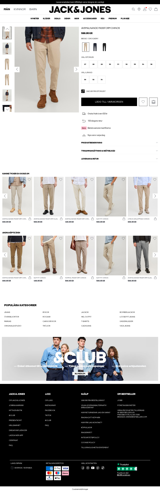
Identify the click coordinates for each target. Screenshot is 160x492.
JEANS (7, 312)
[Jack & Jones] (80, 12)
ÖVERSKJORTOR (11, 317)
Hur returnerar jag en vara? (95, 412)
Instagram (50, 405)
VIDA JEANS (125, 326)
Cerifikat (13, 440)
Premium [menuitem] (113, 18)
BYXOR (46, 312)
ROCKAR (46, 317)
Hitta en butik (15, 410)
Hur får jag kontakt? (91, 422)
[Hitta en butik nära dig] (139, 10)
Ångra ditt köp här (90, 417)
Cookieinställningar (80, 489)
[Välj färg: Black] (104, 47)
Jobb (119, 400)
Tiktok (48, 415)
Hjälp (84, 394)
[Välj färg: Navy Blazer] (95, 47)
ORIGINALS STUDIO (12, 326)
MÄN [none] (7, 9)
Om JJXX (49, 400)
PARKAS (7, 321)
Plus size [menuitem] (125, 18)
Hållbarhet (14, 425)
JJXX (48, 394)
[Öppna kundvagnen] (156, 9)
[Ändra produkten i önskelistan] (143, 102)
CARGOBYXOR (49, 321)
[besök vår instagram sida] (87, 469)
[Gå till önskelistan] (150, 10)
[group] (17, 201)
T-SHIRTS (85, 321)
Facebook (50, 410)
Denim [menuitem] (67, 18)
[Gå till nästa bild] (7, 109)
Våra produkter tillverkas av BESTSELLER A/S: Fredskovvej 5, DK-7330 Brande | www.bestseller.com (132, 413)
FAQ (11, 445)
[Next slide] (155, 196)
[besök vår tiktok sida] (102, 469)
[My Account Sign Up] (80, 359)
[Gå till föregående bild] (7, 29)
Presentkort (15, 420)
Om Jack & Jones (17, 400)
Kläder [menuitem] (46, 18)
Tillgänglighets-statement (95, 447)
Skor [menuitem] (76, 18)
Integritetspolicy (90, 437)
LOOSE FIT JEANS (127, 317)
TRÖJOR (46, 326)
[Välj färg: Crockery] (85, 47)
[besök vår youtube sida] (92, 469)
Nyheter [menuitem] (35, 18)
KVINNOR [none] (20, 9)
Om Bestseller (126, 394)
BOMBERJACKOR (127, 312)
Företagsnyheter (126, 405)
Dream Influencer (18, 430)
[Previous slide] (4, 196)
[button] (85, 64)
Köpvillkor (86, 427)
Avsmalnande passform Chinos (100, 28)
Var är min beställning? (93, 400)
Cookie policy (88, 442)
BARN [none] (33, 9)
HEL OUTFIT (86, 317)
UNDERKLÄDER (126, 321)
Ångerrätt (86, 432)
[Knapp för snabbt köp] (30, 219)
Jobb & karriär (16, 405)
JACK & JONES (17, 394)
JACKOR (85, 312)
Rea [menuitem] (102, 18)
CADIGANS (86, 326)
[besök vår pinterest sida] (97, 469)
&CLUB (12, 415)
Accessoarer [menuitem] (90, 18)
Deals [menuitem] (57, 18)
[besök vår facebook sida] (82, 469)
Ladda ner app (16, 435)
